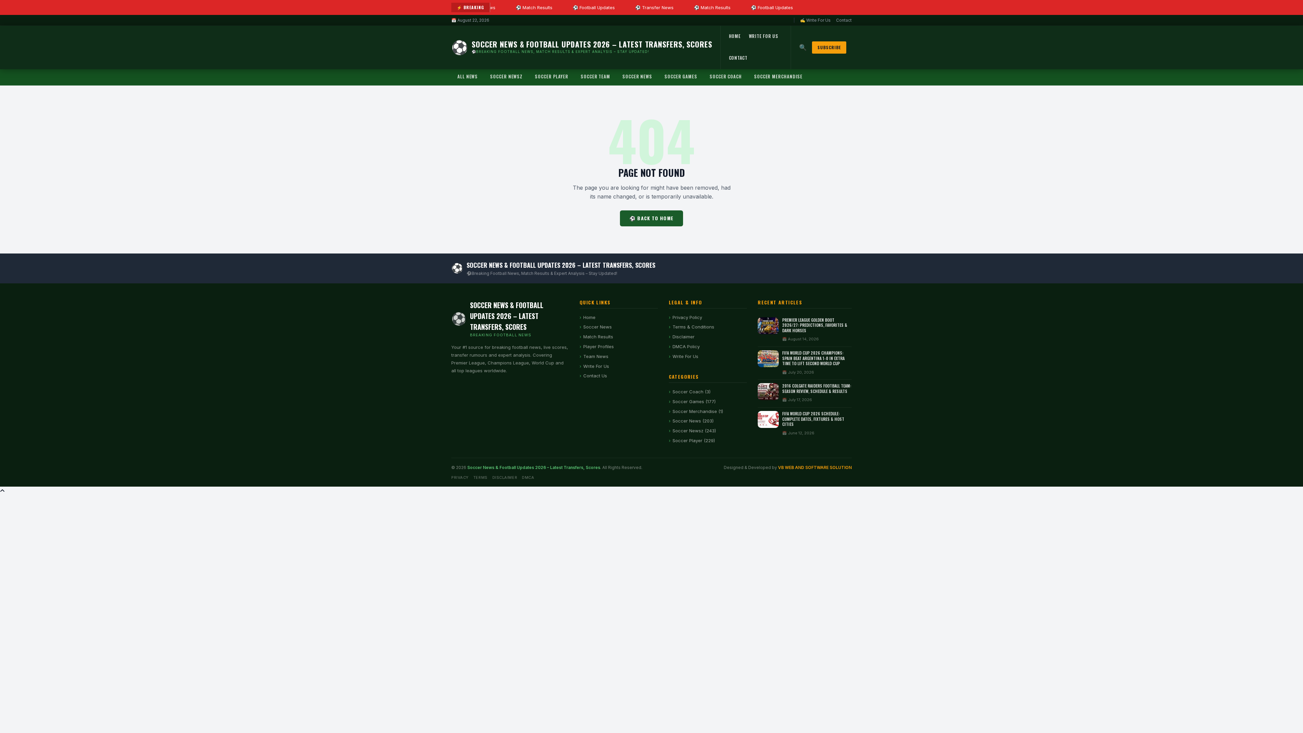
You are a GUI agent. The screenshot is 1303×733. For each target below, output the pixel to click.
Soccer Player (551, 76)
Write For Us (763, 36)
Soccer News (637, 76)
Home (735, 36)
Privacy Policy (687, 317)
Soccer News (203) (693, 421)
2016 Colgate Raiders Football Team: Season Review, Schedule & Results (816, 388)
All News (467, 76)
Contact (844, 20)
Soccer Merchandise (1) (698, 411)
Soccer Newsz (506, 76)
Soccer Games (680, 76)
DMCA (528, 477)
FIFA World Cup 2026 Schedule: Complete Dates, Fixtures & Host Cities (813, 419)
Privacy (460, 477)
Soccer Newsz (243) (694, 430)
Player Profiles (598, 346)
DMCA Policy (686, 346)
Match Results (598, 336)
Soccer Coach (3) (692, 391)
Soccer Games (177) (694, 401)
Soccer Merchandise (778, 76)
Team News (595, 356)
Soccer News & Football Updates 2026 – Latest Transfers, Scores (533, 467)
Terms (480, 477)
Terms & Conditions (693, 327)
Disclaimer (684, 336)
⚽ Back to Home (651, 218)
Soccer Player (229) (694, 440)
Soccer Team (595, 76)
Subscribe (829, 47)
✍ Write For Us (815, 20)
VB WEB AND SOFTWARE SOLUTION (815, 467)
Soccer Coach (726, 76)
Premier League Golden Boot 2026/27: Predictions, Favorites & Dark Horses (814, 325)
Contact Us (595, 375)
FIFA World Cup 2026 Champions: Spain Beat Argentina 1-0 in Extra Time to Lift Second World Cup (813, 358)
